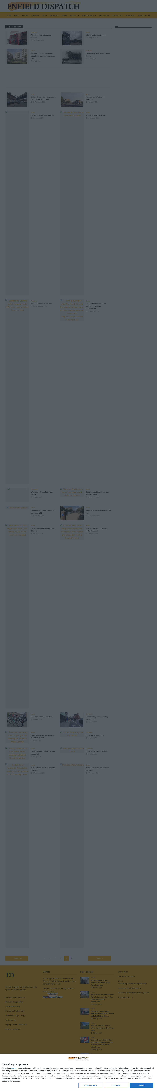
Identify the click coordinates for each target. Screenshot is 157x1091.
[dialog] (78, 1072)
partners (14, 1068)
